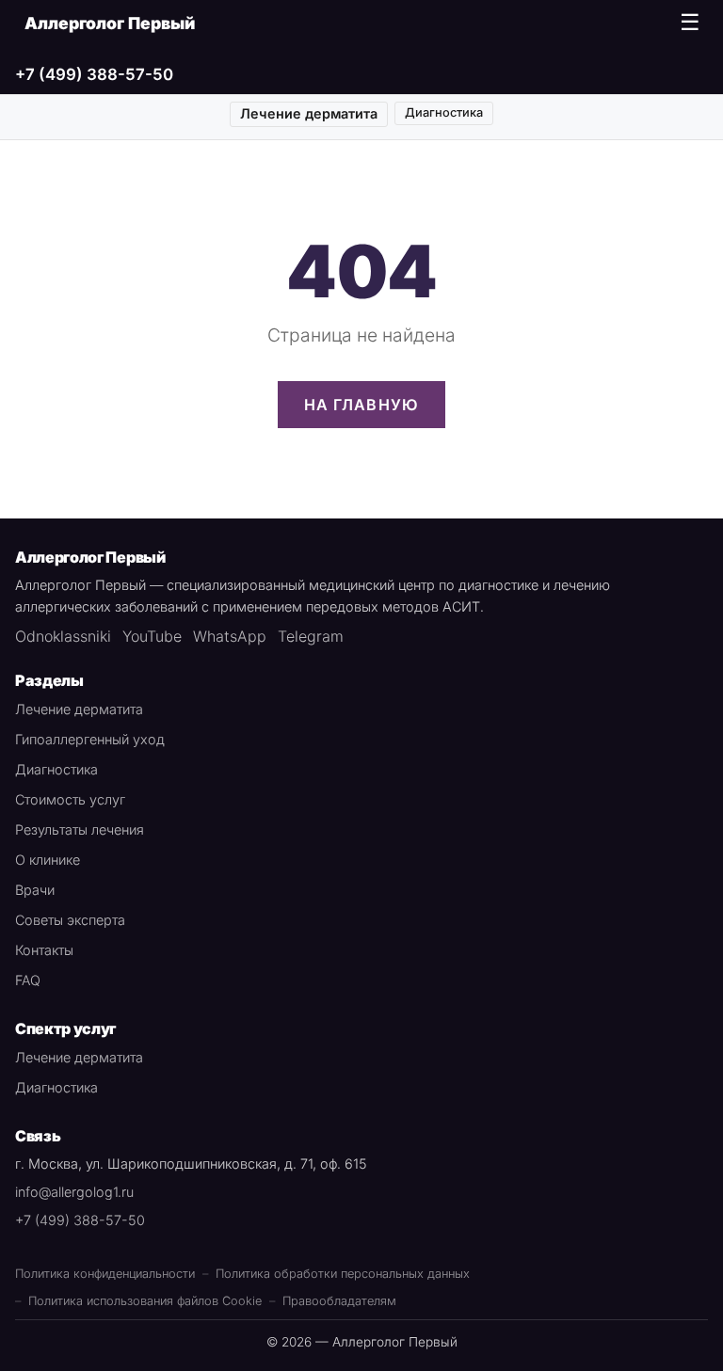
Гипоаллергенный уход (90, 739)
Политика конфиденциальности (105, 1274)
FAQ (27, 980)
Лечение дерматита (309, 113)
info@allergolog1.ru (74, 1192)
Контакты (44, 950)
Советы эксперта (70, 920)
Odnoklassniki (63, 636)
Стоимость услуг (70, 799)
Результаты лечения (79, 829)
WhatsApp (229, 636)
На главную (362, 404)
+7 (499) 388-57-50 (94, 74)
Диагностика (444, 112)
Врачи (35, 890)
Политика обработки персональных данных (343, 1274)
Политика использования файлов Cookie (145, 1301)
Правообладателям (339, 1301)
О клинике (47, 860)
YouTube (152, 636)
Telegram (311, 636)
